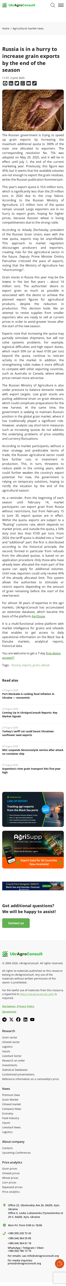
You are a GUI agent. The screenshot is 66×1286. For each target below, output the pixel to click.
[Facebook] (18, 1019)
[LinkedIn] (25, 1019)
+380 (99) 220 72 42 (19, 1233)
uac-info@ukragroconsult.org (40, 1256)
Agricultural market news (28, 28)
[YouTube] (32, 1019)
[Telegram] (4, 1019)
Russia (16, 665)
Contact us (16, 923)
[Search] (53, 5)
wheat (45, 665)
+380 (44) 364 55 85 (19, 1238)
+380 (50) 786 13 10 (19, 1251)
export (26, 665)
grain (36, 665)
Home (5, 28)
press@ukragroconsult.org (24, 1263)
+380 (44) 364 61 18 (19, 1243)
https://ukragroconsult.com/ (37, 994)
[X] (11, 1019)
